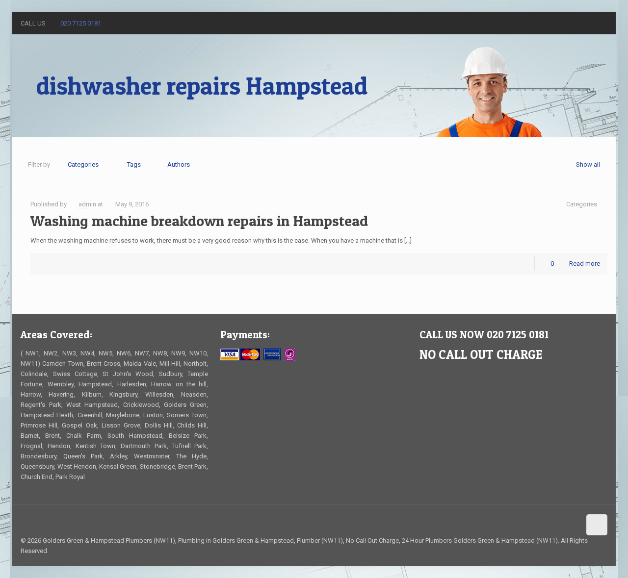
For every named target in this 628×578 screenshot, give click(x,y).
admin (87, 204)
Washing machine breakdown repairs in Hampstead (199, 220)
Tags (134, 164)
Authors (178, 164)
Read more (584, 263)
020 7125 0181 (80, 23)
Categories (83, 164)
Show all (588, 164)
